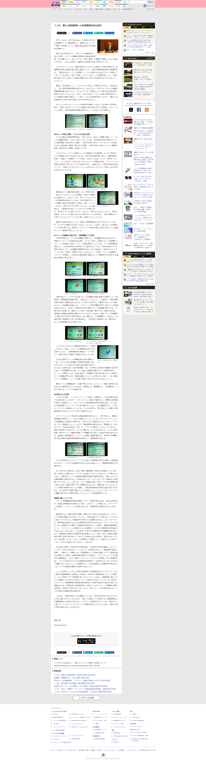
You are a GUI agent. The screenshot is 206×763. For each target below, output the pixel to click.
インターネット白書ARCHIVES (62, 742)
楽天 (91, 9)
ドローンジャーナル (59, 727)
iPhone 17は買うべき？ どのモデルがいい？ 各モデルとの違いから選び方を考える (143, 310)
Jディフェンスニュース (120, 717)
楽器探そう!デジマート (101, 717)
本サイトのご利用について (58, 750)
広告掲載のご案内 (83, 750)
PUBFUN (133, 723)
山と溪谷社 (96, 727)
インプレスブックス (77, 735)
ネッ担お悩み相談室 (59, 730)
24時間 (135, 27)
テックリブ (115, 739)
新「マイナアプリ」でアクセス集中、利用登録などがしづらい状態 (143, 187)
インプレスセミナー (77, 723)
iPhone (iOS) (99, 9)
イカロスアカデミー (119, 727)
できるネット (57, 739)
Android (108, 9)
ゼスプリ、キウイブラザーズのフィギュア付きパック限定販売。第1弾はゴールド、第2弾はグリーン (140, 276)
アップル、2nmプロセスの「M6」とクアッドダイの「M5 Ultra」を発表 (143, 179)
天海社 (134, 714)
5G (114, 9)
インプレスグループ (132, 750)
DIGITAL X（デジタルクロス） (80, 727)
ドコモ (54, 9)
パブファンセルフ (138, 726)
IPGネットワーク (135, 729)
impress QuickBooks (138, 720)
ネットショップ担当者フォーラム (81, 717)
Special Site (132, 58)
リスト (69, 33)
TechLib (116, 742)
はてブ (89, 33)
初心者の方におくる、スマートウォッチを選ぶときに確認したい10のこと (143, 302)
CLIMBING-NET (99, 733)
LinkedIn (111, 33)
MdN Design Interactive (120, 736)
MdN (113, 730)
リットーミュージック (101, 714)
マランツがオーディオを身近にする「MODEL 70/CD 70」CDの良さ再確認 (143, 87)
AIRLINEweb (117, 714)
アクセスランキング (135, 24)
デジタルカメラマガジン (60, 736)
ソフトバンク (67, 9)
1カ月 (151, 27)
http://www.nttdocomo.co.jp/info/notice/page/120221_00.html (77, 666)
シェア (78, 33)
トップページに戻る (86, 698)
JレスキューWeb (118, 723)
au (59, 9)
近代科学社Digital (100, 739)
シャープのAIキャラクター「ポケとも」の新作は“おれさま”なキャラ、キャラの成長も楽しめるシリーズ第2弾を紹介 (143, 220)
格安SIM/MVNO (127, 9)
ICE (131, 711)
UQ (86, 9)
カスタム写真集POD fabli (140, 735)
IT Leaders (56, 723)
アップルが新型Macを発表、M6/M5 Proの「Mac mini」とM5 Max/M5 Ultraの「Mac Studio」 (139, 42)
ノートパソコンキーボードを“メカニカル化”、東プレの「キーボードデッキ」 (143, 146)
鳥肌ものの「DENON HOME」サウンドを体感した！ (143, 79)
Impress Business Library (78, 720)
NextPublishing (75, 739)
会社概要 (121, 750)
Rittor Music (96, 711)
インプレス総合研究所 (59, 720)
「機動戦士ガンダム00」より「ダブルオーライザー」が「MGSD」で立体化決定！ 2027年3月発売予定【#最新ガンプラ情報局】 (140, 271)
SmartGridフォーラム (77, 714)
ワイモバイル (78, 9)
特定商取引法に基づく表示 (147, 750)
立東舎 (97, 723)
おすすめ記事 (132, 287)
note (100, 33)
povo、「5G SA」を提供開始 (135, 50)
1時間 (127, 27)
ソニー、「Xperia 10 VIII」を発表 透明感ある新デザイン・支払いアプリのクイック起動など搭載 (140, 37)
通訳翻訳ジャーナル (119, 720)
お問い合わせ (72, 750)
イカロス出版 (115, 711)
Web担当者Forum (58, 717)
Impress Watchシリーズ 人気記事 (139, 253)
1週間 (143, 27)
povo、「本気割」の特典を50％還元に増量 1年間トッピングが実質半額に (143, 209)
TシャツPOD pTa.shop (140, 732)
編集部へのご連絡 (96, 750)
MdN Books (117, 733)
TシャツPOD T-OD (101, 720)
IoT (119, 9)
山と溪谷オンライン (101, 729)
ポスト (63, 33)
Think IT (55, 714)
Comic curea (136, 717)
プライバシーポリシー (110, 750)
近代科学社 (96, 736)
